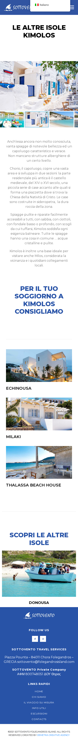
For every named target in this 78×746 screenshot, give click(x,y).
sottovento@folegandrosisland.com (45, 662)
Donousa (39, 603)
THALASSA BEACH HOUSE (33, 485)
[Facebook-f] (35, 639)
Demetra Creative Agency (53, 735)
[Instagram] (43, 639)
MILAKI (13, 436)
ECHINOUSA (18, 388)
